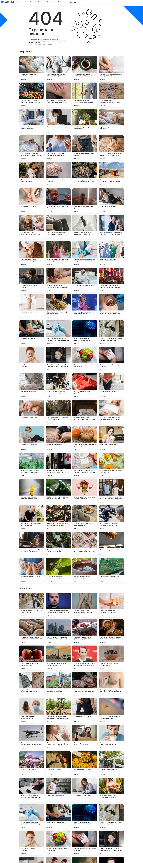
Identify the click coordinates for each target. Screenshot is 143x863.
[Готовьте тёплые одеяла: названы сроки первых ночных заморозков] (58, 544)
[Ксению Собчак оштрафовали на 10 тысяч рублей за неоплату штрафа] (84, 763)
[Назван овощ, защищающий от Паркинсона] (84, 359)
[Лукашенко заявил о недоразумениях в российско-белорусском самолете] (31, 843)
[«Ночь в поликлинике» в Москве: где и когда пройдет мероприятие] (111, 491)
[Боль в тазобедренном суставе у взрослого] (84, 147)
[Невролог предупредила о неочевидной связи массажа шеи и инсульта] (58, 280)
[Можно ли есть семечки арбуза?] (58, 623)
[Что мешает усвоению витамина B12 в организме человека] (58, 517)
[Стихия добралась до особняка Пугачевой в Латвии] (84, 306)
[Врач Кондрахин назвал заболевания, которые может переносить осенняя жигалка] (58, 570)
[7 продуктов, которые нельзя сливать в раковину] (84, 517)
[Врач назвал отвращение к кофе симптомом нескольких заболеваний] (111, 843)
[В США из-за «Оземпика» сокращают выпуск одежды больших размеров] (111, 253)
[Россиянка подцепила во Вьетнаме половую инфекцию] (84, 95)
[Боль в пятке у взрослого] (31, 332)
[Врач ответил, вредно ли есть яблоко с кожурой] (31, 763)
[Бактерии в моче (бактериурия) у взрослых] (111, 359)
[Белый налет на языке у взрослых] (31, 359)
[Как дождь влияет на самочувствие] (84, 597)
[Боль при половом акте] (111, 200)
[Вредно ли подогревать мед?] (111, 544)
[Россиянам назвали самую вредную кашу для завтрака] (84, 737)
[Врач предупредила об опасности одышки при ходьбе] (58, 412)
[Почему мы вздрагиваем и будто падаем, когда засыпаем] (111, 332)
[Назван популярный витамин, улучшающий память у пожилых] (58, 816)
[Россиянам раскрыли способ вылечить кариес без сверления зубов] (111, 306)
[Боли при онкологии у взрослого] (58, 121)
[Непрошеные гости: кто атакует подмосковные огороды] (84, 676)
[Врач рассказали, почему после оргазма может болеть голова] (111, 147)
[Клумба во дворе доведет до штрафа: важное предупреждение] (84, 121)
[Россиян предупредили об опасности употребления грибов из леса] (84, 174)
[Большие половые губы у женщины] (31, 68)
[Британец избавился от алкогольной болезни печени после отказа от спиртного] (58, 438)
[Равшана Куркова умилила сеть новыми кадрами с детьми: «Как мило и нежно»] (111, 676)
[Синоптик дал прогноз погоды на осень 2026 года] (31, 710)
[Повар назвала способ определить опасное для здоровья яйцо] (111, 710)
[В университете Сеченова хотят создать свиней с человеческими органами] (31, 737)
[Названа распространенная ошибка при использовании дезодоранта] (31, 597)
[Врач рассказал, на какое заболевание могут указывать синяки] (84, 710)
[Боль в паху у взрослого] (31, 438)
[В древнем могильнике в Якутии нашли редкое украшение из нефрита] (111, 570)
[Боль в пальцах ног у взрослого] (31, 570)
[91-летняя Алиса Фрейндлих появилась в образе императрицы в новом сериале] (58, 650)
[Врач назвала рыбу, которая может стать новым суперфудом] (84, 544)
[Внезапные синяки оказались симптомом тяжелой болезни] (58, 95)
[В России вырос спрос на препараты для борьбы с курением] (58, 147)
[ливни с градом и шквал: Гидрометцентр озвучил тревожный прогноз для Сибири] (31, 491)
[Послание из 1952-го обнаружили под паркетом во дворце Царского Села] (111, 95)
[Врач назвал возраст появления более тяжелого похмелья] (58, 200)
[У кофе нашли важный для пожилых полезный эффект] (84, 68)
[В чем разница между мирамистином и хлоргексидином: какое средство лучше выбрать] (31, 816)
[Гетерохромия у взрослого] (58, 676)
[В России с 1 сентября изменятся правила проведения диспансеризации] (31, 121)
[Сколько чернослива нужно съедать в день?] (111, 763)
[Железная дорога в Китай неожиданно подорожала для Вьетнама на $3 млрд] (111, 623)
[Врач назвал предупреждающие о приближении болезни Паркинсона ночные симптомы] (58, 227)
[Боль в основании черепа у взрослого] (31, 280)
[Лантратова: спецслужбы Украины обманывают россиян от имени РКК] (58, 465)
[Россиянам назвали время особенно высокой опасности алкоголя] (111, 174)
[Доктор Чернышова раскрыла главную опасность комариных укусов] (58, 597)
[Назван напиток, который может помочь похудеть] (31, 174)
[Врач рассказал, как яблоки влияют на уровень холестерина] (31, 95)
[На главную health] (9, 2)
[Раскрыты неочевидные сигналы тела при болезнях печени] (111, 68)
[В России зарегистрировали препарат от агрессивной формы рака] (58, 332)
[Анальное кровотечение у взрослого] (31, 385)
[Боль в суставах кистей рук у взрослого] (58, 174)
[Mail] (2, 2)
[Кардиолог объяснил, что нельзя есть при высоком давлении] (111, 737)
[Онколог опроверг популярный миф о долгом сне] (31, 517)
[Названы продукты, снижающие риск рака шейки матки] (84, 491)
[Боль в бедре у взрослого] (84, 816)
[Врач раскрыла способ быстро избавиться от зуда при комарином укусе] (111, 816)
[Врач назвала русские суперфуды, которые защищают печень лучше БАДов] (31, 623)
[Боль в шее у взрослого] (111, 438)
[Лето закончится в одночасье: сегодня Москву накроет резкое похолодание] (58, 737)
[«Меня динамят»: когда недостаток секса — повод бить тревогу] (84, 412)
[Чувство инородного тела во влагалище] (111, 121)
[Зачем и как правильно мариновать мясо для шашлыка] (84, 623)
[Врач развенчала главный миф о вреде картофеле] (58, 306)
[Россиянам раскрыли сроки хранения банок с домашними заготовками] (111, 280)
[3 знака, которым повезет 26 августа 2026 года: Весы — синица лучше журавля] (31, 544)
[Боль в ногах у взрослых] (31, 306)
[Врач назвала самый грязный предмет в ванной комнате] (84, 200)
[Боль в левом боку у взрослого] (84, 280)
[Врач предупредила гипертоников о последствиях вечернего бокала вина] (31, 227)
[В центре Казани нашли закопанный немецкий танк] (31, 790)
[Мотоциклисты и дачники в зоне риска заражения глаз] (58, 790)
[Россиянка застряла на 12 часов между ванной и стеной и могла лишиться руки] (84, 253)
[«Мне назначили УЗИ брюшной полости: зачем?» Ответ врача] (111, 412)
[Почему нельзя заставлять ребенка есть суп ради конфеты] (58, 385)
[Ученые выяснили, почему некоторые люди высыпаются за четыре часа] (84, 227)
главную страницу (46, 44)
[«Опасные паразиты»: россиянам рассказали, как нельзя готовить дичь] (84, 790)
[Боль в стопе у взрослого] (31, 200)
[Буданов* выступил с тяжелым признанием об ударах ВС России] (58, 710)
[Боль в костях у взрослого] (31, 412)
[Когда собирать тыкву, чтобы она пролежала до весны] (84, 438)
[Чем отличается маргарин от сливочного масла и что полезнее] (84, 465)
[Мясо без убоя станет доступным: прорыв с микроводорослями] (111, 650)
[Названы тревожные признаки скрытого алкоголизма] (84, 843)
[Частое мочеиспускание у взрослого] (111, 385)
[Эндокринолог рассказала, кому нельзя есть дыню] (111, 465)
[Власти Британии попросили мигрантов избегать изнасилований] (58, 763)
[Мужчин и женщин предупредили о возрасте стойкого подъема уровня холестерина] (111, 227)
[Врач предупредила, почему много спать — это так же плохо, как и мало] (31, 147)
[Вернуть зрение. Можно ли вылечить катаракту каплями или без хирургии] (31, 253)
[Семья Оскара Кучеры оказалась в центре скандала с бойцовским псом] (31, 650)
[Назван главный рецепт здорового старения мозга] (84, 332)
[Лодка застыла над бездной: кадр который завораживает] (31, 465)
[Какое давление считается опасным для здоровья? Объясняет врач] (58, 68)
